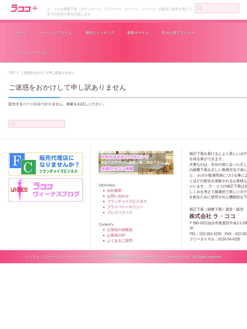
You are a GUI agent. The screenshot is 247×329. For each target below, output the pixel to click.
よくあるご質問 (119, 240)
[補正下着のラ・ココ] (23, 7)
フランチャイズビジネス (127, 201)
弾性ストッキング (99, 33)
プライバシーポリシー (125, 207)
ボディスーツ (46, 49)
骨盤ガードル (138, 33)
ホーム (21, 33)
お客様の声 (116, 235)
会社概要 (114, 190)
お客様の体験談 (119, 230)
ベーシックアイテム (56, 33)
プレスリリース (119, 212)
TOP (11, 72)
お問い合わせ (118, 196)
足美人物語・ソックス (99, 49)
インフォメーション (32, 52)
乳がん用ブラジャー (178, 33)
